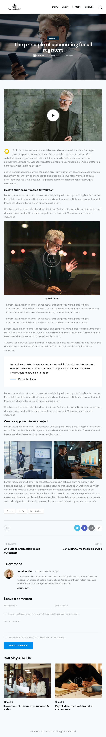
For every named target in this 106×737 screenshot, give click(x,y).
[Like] (7, 528)
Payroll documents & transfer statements (73, 707)
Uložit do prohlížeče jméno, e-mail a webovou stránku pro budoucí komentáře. (43, 614)
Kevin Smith (53, 298)
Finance (53, 38)
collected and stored (54, 637)
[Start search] (100, 7)
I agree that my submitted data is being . (37, 637)
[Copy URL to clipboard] (99, 528)
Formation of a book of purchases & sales (26, 707)
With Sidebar (35, 511)
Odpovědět (22, 588)
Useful (21, 511)
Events (10, 511)
